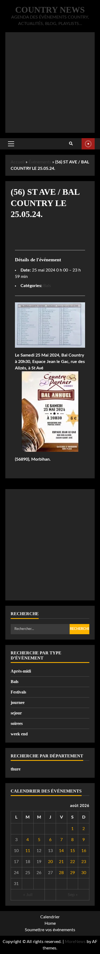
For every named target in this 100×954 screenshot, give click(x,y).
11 (27, 851)
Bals (47, 286)
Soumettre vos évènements (88, 143)
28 (61, 873)
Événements (40, 162)
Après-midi (21, 671)
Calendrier (50, 917)
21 (61, 862)
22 (72, 862)
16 (83, 851)
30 (83, 873)
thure (16, 769)
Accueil (18, 162)
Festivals (18, 692)
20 (50, 862)
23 (83, 862)
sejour (16, 713)
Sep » (73, 895)
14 (61, 851)
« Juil (28, 895)
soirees (17, 723)
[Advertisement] (50, 82)
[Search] (71, 144)
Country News (50, 9)
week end (19, 734)
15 (72, 851)
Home (50, 923)
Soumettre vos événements (50, 930)
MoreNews (75, 942)
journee (18, 702)
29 (72, 873)
